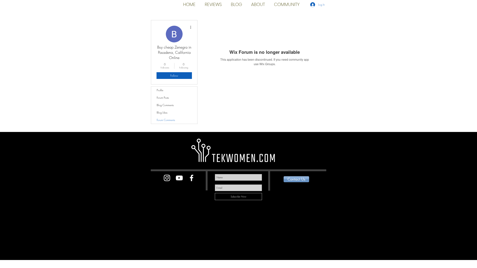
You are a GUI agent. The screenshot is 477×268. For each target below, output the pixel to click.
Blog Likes (162, 112)
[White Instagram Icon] (167, 178)
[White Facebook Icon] (191, 178)
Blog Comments (165, 105)
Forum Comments (166, 120)
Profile (160, 90)
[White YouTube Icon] (179, 178)
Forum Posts (163, 97)
